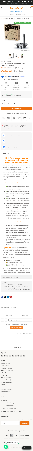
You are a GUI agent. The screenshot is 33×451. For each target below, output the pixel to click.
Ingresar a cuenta (5, 387)
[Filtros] (6, 320)
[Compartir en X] (5, 297)
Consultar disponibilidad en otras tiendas (12, 128)
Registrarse (25, 423)
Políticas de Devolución (6, 368)
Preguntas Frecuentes (6, 389)
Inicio (2, 18)
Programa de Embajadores (7, 379)
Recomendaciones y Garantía (10, 277)
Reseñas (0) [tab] (9, 315)
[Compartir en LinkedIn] (8, 297)
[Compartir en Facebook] (2, 297)
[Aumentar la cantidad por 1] (14, 103)
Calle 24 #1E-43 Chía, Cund (14, 411)
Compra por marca (5, 391)
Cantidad (3, 100)
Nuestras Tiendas (5, 363)
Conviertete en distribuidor (7, 394)
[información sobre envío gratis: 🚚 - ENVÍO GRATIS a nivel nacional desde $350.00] (16, 2)
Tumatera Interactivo (6, 377)
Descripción (6, 153)
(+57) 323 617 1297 (12, 408)
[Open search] (2, 320)
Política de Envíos (5, 365)
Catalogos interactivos (6, 382)
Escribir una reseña (16, 327)
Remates (3, 384)
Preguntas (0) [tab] (24, 315)
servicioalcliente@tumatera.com (13, 403)
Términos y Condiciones (7, 370)
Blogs (2, 396)
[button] (10, 55)
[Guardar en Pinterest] (10, 297)
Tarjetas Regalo (5, 372)
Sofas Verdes (4, 375)
